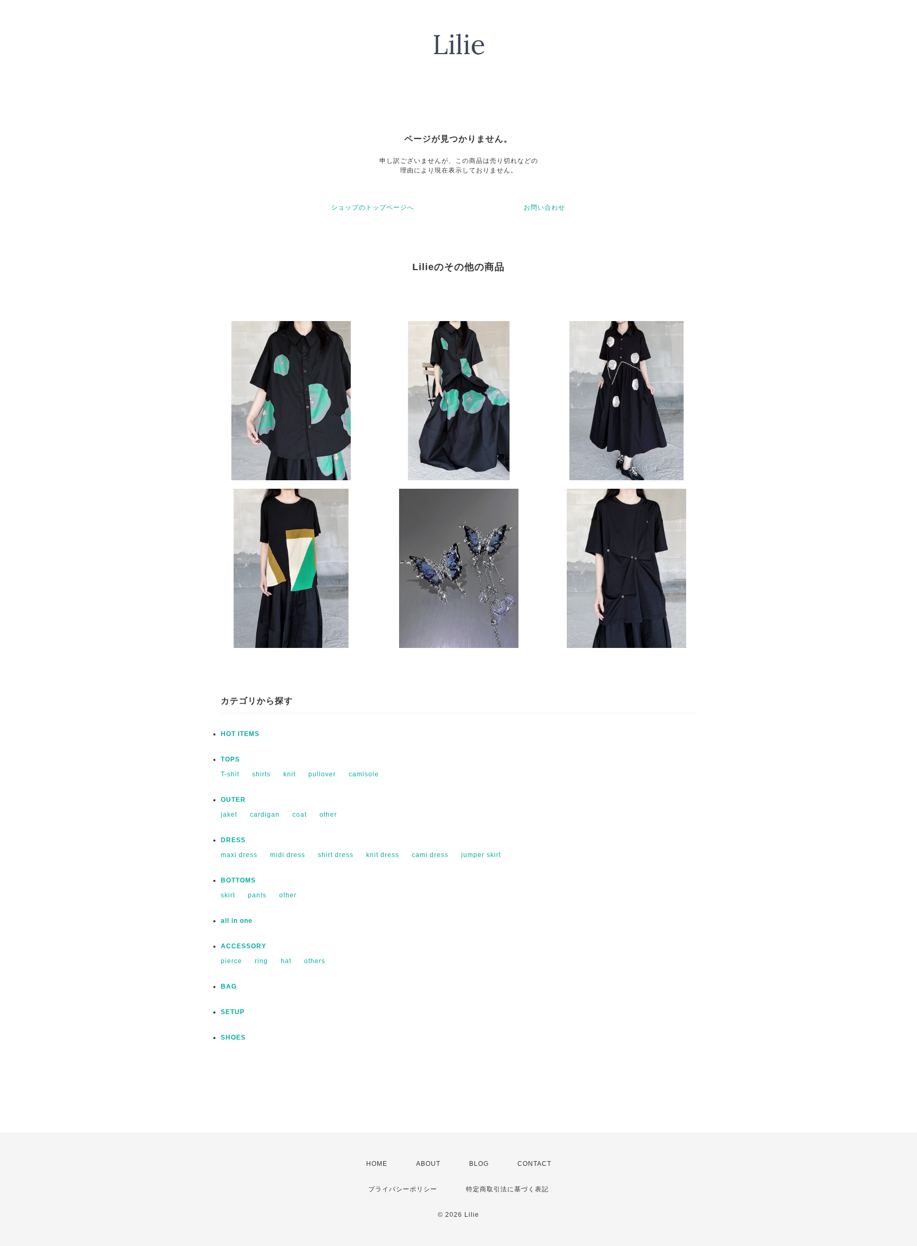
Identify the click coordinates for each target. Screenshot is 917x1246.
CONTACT (534, 1163)
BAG (229, 986)
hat (286, 961)
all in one (237, 920)
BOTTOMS (238, 880)
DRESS (233, 840)
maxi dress (239, 855)
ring (261, 961)
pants (257, 895)
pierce (231, 961)
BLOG (479, 1163)
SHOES (233, 1037)
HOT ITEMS (240, 734)
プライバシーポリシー (402, 1189)
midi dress (287, 855)
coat (299, 814)
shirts (261, 774)
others (314, 961)
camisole (364, 774)
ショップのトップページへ (372, 207)
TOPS (230, 759)
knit (289, 774)
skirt (228, 895)
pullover (322, 774)
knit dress (382, 855)
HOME (376, 1163)
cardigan (265, 814)
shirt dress (335, 855)
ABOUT (428, 1163)
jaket (229, 814)
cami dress (430, 855)
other (328, 814)
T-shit (230, 774)
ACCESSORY (243, 946)
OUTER (233, 799)
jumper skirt (481, 855)
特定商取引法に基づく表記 (507, 1189)
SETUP (233, 1012)
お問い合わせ (544, 207)
